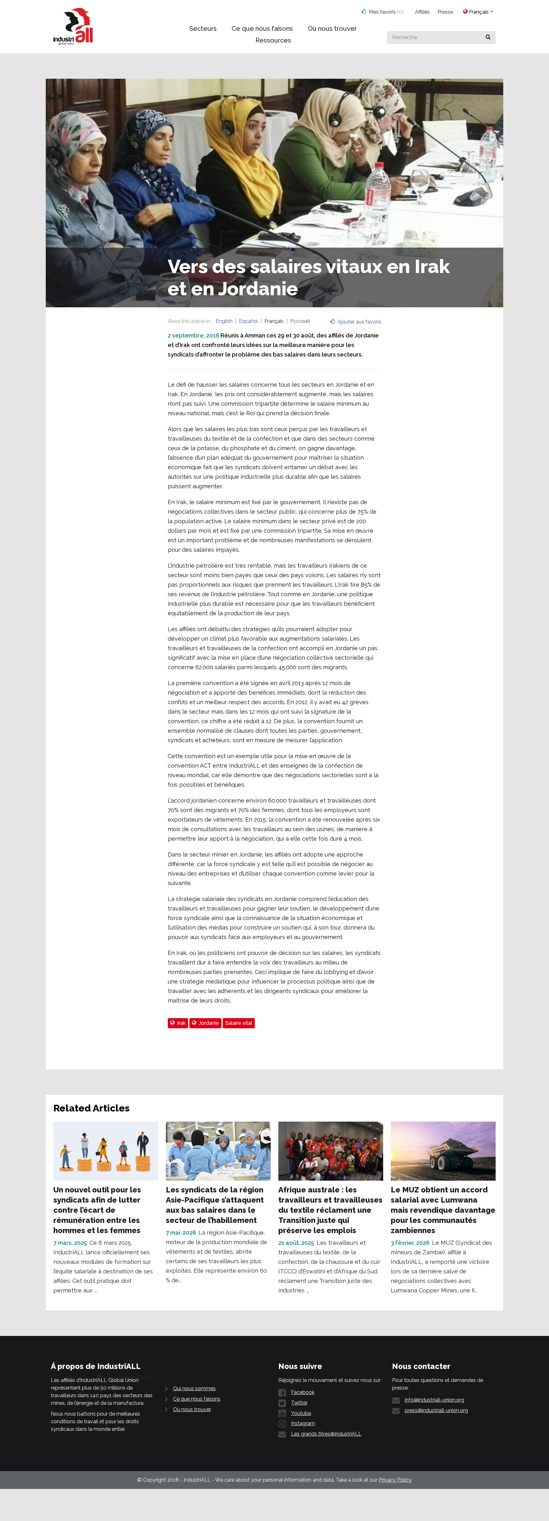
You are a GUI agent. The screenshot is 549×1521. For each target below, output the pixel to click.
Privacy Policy (395, 1480)
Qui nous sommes (194, 1388)
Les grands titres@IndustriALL (326, 1434)
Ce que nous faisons (196, 1399)
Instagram (303, 1423)
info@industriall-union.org (434, 1400)
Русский (300, 321)
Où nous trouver (192, 1409)
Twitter (299, 1403)
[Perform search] (488, 37)
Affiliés (422, 12)
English (224, 321)
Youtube (301, 1413)
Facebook (303, 1392)
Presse (445, 12)
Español (248, 321)
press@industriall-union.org (436, 1410)
